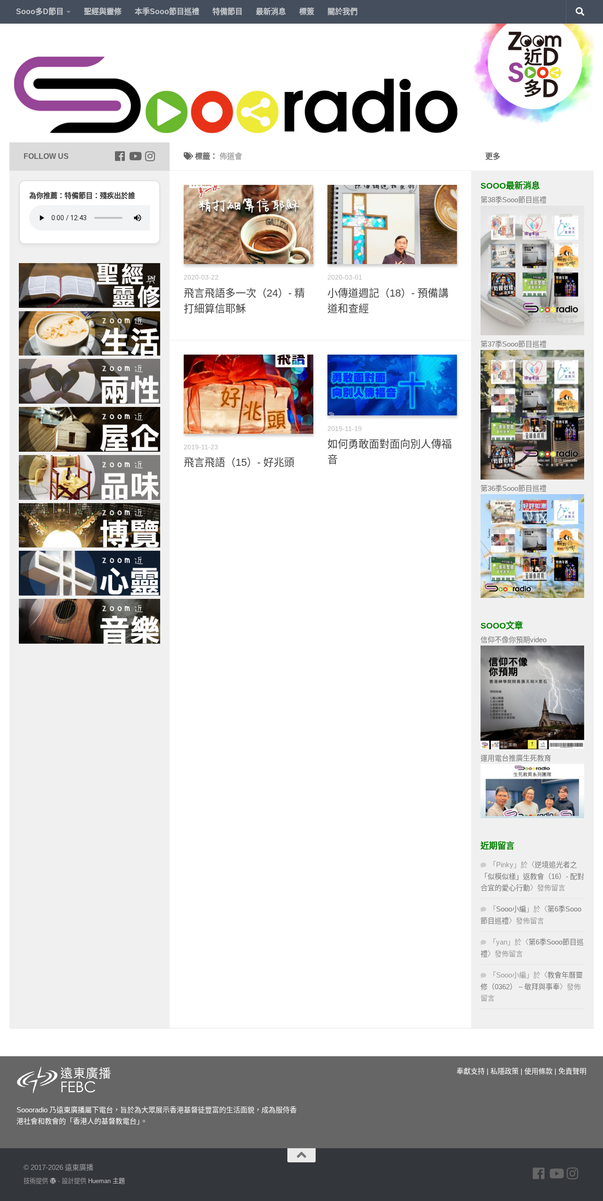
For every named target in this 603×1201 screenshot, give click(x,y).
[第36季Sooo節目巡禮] (532, 595)
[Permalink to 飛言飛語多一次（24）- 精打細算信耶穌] (248, 224)
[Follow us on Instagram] (149, 156)
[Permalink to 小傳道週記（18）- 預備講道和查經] (392, 224)
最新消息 (271, 12)
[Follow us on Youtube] (134, 156)
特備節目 (227, 12)
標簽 (306, 12)
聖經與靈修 (103, 12)
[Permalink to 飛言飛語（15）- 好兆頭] (248, 394)
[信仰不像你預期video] (532, 747)
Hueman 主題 (106, 1180)
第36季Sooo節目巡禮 (513, 488)
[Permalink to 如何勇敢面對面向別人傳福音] (392, 385)
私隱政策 (504, 1071)
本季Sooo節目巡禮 (167, 12)
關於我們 (342, 12)
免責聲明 (572, 1071)
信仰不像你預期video (513, 640)
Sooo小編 (511, 909)
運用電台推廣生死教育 (516, 758)
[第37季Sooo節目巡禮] (532, 477)
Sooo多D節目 (40, 12)
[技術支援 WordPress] (53, 1181)
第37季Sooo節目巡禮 (513, 344)
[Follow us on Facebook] (119, 156)
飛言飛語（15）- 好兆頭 (239, 462)
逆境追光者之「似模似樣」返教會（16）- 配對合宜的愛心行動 (532, 876)
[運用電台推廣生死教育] (532, 816)
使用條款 (538, 1071)
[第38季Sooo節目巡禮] (532, 333)
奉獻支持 (470, 1071)
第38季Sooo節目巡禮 (513, 200)
